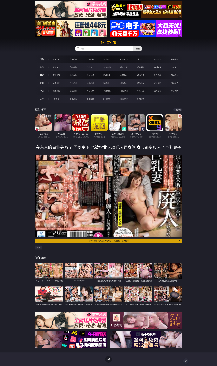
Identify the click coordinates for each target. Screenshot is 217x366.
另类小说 (140, 91)
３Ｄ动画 (107, 67)
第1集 (39, 247)
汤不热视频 (107, 99)
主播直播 (157, 67)
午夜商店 (73, 99)
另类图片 (174, 83)
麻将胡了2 (124, 59)
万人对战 (90, 59)
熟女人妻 (124, 67)
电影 (42, 75)
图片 (42, 83)
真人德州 (73, 59)
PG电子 (56, 59)
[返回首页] (186, 361)
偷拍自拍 (73, 75)
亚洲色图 (73, 83)
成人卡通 (90, 75)
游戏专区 (107, 59)
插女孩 (56, 99)
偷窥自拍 (56, 83)
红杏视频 (124, 99)
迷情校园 (124, 91)
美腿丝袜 (124, 83)
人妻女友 (90, 91)
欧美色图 (90, 83)
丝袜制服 (140, 67)
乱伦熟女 (157, 75)
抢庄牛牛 (174, 59)
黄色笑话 (157, 91)
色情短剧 (140, 99)
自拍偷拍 (73, 67)
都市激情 (56, 91)
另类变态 (174, 75)
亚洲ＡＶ (56, 67)
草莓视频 (90, 99)
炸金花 (141, 59)
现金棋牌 (157, 59)
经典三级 (140, 75)
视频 (42, 67)
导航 (42, 98)
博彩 (42, 59)
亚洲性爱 (56, 75)
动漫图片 (107, 83)
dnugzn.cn (108, 43)
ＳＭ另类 (174, 67)
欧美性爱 (107, 75)
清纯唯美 (140, 83)
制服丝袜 (124, 75)
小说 (42, 90)
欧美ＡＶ (90, 67)
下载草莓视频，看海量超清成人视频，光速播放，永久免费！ (108, 241)
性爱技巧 (174, 91)
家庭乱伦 (73, 91)
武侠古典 (107, 91)
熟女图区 (157, 83)
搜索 (138, 48)
